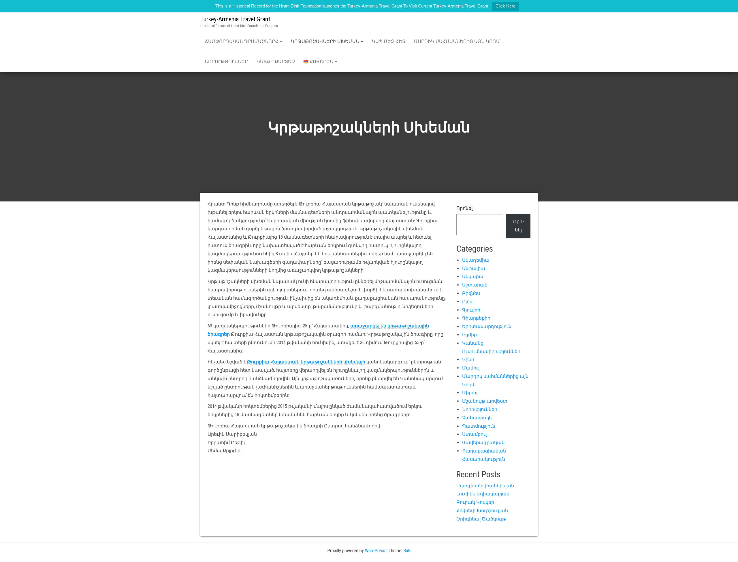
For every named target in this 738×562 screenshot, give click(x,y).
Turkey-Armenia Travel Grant (235, 19)
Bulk (407, 550)
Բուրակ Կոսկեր (475, 502)
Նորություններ (226, 61)
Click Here (505, 5)
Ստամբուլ (474, 434)
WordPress (375, 550)
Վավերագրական (483, 442)
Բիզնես (471, 293)
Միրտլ (469, 392)
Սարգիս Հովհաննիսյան (485, 486)
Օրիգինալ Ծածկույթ (481, 519)
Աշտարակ (474, 285)
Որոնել (464, 208)
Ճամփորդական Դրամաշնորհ (242, 41)
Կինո (468, 359)
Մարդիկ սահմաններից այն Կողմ (457, 41)
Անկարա (472, 276)
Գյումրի (471, 310)
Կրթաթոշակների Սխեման (325, 41)
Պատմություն (478, 426)
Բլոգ (467, 301)
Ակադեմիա (476, 260)
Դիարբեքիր (476, 318)
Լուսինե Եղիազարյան (482, 494)
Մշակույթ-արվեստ (484, 401)
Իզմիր (469, 334)
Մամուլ (470, 368)
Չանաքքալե (477, 417)
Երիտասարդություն (486, 326)
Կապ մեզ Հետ (388, 41)
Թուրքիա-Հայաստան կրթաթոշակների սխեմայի (306, 362)
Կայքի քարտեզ (276, 61)
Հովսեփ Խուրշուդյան (482, 510)
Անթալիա (473, 268)
